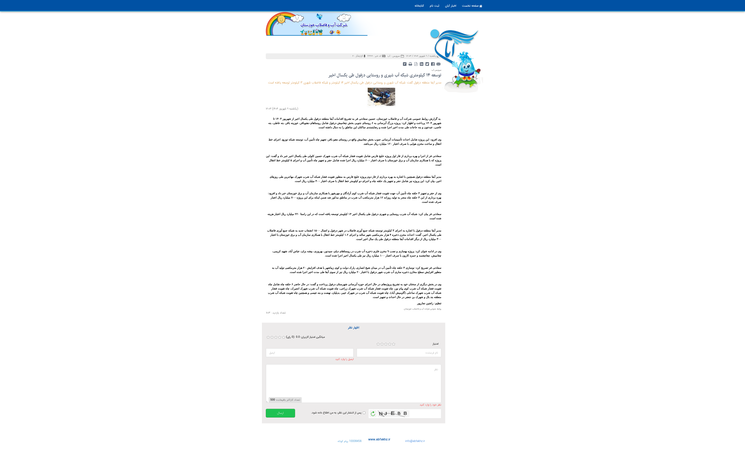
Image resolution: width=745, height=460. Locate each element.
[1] (378, 344)
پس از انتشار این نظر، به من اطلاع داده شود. (336, 413)
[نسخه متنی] (410, 64)
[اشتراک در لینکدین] (421, 64)
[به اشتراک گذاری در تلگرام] (405, 64)
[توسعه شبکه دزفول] (381, 96)
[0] (268, 337)
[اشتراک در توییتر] (427, 64)
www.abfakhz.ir (379, 439)
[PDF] (416, 64)
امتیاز (435, 344)
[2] (382, 344)
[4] (390, 344)
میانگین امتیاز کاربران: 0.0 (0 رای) (305, 337)
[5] (393, 344)
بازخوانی (373, 412)
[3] (386, 344)
